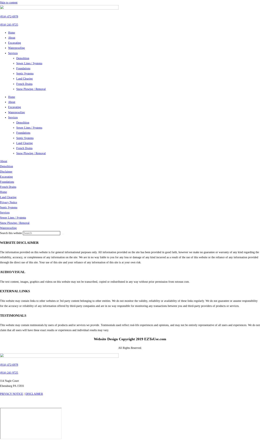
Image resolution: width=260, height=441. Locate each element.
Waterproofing (16, 47)
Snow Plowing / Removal (31, 89)
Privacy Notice (8, 202)
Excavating (14, 42)
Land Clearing (24, 78)
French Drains (24, 83)
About (11, 37)
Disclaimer (6, 171)
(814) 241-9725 (9, 24)
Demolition (22, 58)
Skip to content (8, 2)
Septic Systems (25, 73)
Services (13, 53)
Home (11, 32)
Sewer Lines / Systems (29, 63)
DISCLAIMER (34, 393)
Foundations (23, 68)
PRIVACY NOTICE (11, 393)
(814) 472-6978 (9, 16)
